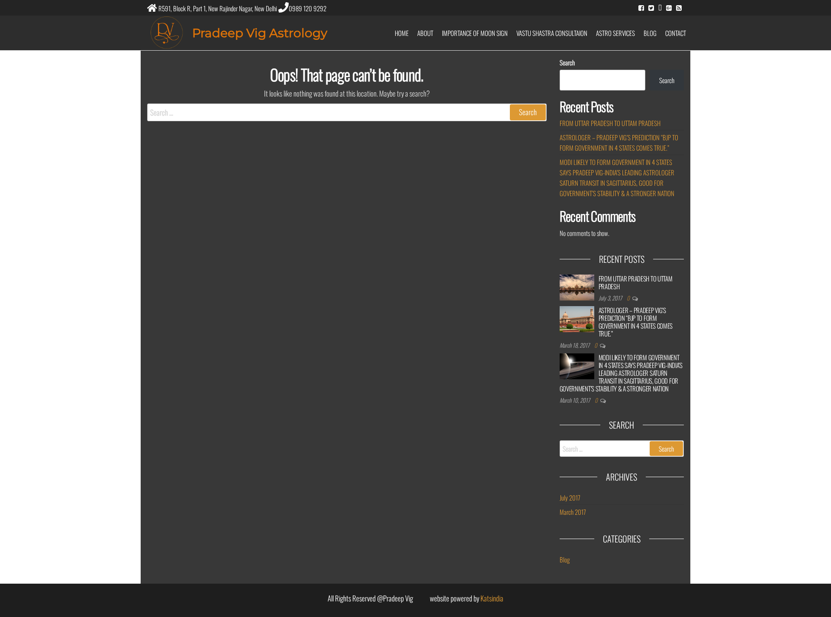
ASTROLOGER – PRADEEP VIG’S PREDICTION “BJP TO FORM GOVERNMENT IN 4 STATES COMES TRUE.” (636, 321)
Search (567, 62)
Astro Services (615, 33)
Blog (650, 33)
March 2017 (573, 512)
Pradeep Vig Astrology (259, 33)
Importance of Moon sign (475, 33)
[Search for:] (347, 112)
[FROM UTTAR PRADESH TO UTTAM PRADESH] (577, 287)
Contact (675, 33)
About (425, 33)
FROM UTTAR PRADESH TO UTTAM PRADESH (610, 123)
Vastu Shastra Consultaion (551, 33)
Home (402, 33)
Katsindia (491, 598)
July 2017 (570, 497)
